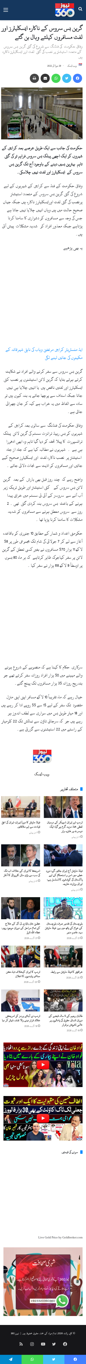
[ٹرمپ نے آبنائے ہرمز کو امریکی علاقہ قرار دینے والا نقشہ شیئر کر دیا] (20, 1000)
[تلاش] (80, 12)
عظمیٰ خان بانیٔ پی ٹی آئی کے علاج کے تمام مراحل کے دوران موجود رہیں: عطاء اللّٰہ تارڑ (20, 928)
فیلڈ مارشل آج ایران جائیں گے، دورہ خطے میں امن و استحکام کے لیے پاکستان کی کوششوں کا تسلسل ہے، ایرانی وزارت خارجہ (64, 877)
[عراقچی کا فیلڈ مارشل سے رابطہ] (63, 957)
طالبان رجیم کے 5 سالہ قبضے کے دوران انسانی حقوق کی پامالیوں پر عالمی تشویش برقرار (66, 1020)
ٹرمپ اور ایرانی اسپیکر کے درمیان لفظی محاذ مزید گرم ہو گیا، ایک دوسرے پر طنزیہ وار (65, 827)
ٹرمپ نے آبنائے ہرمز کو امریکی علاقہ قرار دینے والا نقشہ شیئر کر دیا (21, 1018)
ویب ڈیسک (72, 66)
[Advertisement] (43, 301)
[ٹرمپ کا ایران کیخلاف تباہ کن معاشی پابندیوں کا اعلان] (20, 957)
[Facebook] (77, 78)
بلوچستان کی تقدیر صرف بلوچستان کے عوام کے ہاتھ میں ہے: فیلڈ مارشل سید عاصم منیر (64, 928)
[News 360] (65, 10)
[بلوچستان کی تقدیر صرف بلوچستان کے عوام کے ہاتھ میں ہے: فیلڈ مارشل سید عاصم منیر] (63, 908)
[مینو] (5, 12)
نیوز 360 (15, 1333)
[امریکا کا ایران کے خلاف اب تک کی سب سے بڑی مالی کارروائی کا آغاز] (20, 855)
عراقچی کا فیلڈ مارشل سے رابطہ (67, 972)
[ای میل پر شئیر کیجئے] (45, 78)
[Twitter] (66, 78)
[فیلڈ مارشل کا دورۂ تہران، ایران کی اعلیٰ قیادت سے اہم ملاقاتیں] (20, 807)
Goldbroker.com (72, 1237)
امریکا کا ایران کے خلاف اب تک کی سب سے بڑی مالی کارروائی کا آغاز (22, 873)
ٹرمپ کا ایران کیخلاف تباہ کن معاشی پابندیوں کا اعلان (23, 974)
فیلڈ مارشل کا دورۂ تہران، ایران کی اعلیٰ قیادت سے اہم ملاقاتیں (21, 824)
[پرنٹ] (34, 78)
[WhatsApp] (56, 78)
